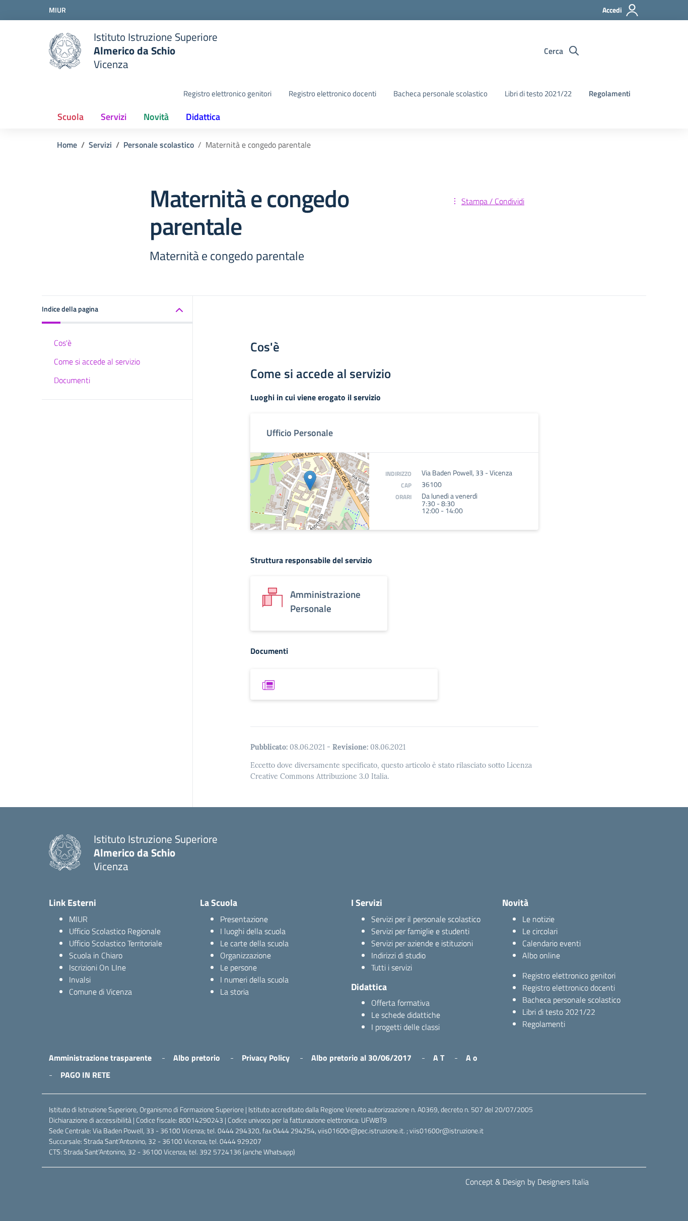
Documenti (72, 380)
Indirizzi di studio (398, 955)
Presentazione (244, 919)
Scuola (70, 117)
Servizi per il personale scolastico (425, 919)
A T (438, 1058)
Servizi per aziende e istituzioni (422, 943)
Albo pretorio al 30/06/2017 (361, 1058)
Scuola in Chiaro (95, 955)
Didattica (203, 117)
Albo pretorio (196, 1058)
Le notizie (538, 919)
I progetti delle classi (405, 1027)
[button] (117, 310)
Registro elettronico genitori (227, 93)
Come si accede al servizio (97, 361)
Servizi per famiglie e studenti (420, 931)
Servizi (113, 117)
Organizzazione (245, 955)
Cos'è (63, 343)
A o (471, 1058)
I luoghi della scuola (253, 931)
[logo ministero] (65, 51)
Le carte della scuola (254, 943)
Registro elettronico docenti (332, 93)
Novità (156, 117)
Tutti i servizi (391, 967)
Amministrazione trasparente (100, 1058)
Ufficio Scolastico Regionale (115, 931)
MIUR (78, 919)
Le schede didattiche (405, 1015)
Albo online (541, 955)
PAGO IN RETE (85, 1075)
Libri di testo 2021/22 (538, 93)
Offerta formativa (400, 1003)
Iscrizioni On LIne (97, 967)
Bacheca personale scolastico (440, 93)
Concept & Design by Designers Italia (527, 1182)
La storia (234, 992)
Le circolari (540, 931)
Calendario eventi (551, 943)
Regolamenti (610, 93)
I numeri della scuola (254, 979)
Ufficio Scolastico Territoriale (115, 943)
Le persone (238, 967)
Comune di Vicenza (100, 992)
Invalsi (80, 979)
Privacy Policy (266, 1058)
